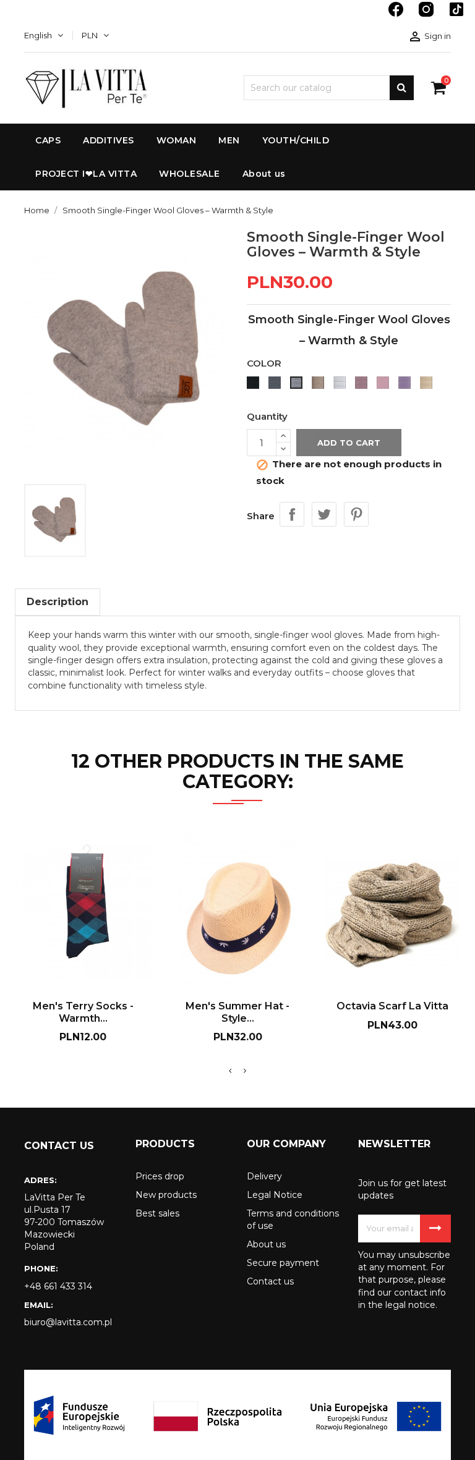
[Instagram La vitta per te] (427, 15)
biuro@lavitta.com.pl (68, 1322)
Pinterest (356, 514)
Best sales (157, 1213)
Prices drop (159, 1176)
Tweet (324, 514)
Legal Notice (274, 1194)
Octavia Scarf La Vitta (392, 1006)
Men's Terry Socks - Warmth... (83, 1012)
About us (266, 1244)
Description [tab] (57, 602)
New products (166, 1194)
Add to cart (348, 443)
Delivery (264, 1176)
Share (292, 514)
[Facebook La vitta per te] (397, 15)
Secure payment (283, 1262)
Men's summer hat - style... (237, 1012)
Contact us (270, 1281)
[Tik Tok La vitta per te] (456, 15)
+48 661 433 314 (58, 1286)
